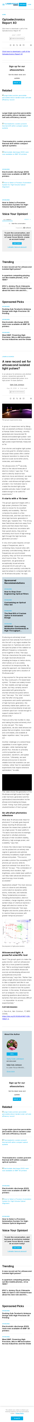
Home (4, 14)
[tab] (7, 219)
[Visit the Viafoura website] (27, 228)
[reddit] (20, 45)
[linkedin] (14, 45)
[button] (3, 4)
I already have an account (17, 247)
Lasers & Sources (8, 356)
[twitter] (17, 45)
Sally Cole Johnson (17, 385)
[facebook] (10, 45)
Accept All (17, 1418)
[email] (23, 45)
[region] (17, 224)
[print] (31, 45)
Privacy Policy (20, 1413)
